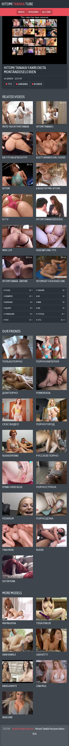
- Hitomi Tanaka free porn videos (38, 728)
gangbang (23, 84)
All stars (46, 12)
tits (10, 84)
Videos (21, 12)
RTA (34, 733)
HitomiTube (17, 4)
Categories (33, 12)
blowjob (38, 84)
